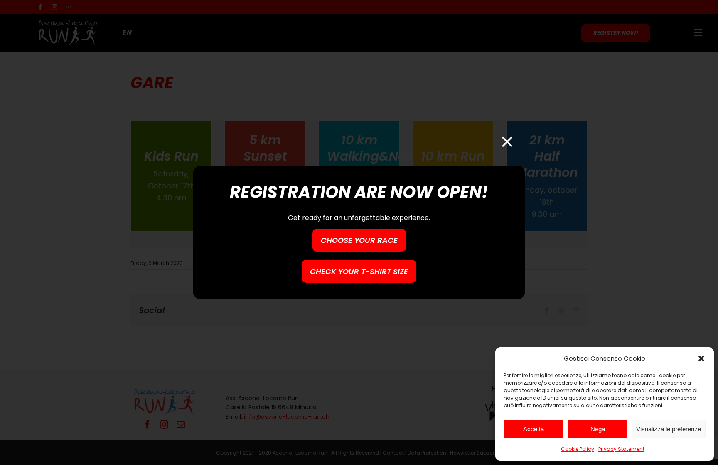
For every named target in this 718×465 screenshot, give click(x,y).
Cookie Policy (577, 449)
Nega (597, 429)
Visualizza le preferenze (668, 429)
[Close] (507, 141)
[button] (701, 358)
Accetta (533, 429)
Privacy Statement (621, 449)
